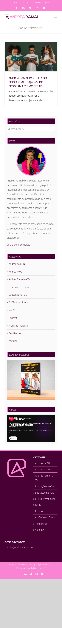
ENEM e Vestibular (18, 302)
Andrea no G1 (16, 271)
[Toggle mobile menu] (55, 16)
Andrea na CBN (17, 263)
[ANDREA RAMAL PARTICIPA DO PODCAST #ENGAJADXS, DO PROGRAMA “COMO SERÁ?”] (31, 56)
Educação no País (18, 294)
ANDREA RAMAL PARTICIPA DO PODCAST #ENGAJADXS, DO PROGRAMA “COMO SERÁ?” (27, 82)
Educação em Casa (19, 287)
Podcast (13, 317)
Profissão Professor (19, 325)
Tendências (15, 333)
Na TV (12, 310)
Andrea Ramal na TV (19, 279)
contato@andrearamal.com (40, 2)
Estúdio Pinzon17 (38, 568)
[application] (31, 428)
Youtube (13, 341)
